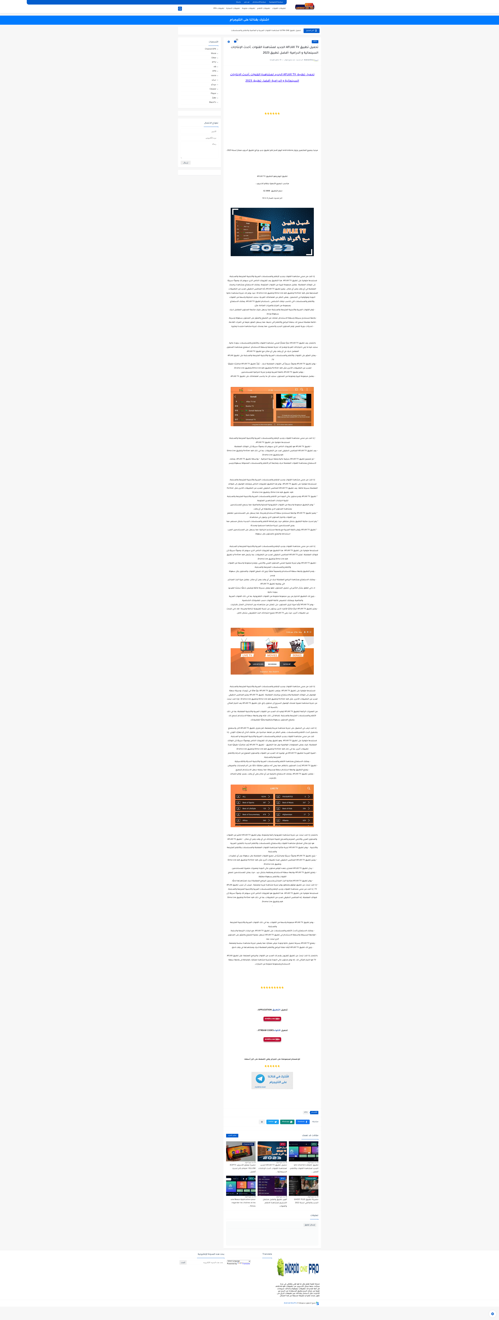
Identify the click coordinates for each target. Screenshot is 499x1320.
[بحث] (180, 9)
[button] (303, 1122)
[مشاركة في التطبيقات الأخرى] (262, 1122)
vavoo (213, 75)
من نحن (246, 2)
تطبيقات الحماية (233, 8)
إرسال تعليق (310, 1225)
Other (213, 58)
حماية (214, 80)
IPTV (315, 42)
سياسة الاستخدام (259, 2)
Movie (213, 53)
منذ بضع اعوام (312, 1162)
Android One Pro (290, 1303)
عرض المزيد (232, 1135)
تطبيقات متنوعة (248, 8)
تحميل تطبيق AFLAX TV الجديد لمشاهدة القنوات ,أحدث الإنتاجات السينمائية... (272, 1168)
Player (213, 93)
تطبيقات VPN (218, 8)
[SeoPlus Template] (317, 1303)
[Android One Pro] (304, 6)
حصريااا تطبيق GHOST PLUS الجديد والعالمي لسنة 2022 (306, 1201)
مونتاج (213, 84)
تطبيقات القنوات (279, 8)
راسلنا (238, 2)
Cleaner (213, 89)
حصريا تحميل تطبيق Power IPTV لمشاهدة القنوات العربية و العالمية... (271, 31)
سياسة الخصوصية (276, 2)
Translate (246, 1264)
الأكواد (277, 1030)
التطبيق (276, 1010)
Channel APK (210, 49)
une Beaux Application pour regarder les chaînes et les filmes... (243, 1203)
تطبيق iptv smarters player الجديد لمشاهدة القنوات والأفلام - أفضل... (303, 1168)
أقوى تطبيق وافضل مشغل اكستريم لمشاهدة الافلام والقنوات (275, 1203)
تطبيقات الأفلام (263, 8)
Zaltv (214, 98)
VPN (214, 71)
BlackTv (212, 102)
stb (215, 66)
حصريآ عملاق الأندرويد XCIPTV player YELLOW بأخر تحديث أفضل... (243, 1168)
